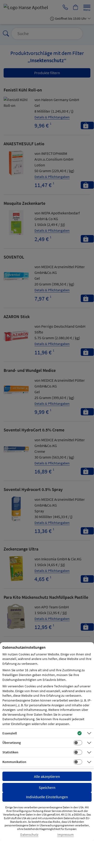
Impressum (65, 835)
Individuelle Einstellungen (47, 796)
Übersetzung (11, 742)
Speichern (47, 787)
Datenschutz (29, 835)
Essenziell (9, 733)
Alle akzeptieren (47, 776)
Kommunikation (14, 762)
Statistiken (10, 752)
